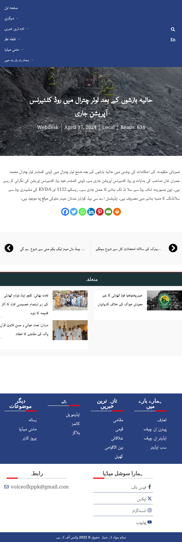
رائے (63, 401)
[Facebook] (65, 212)
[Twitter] (74, 212)
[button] (173, 29)
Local (108, 127)
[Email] (108, 212)
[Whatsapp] (82, 212)
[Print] (117, 212)
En (173, 39)
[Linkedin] (91, 212)
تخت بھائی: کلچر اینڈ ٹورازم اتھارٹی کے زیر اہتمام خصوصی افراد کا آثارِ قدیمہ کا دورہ (25, 303)
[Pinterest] (100, 212)
